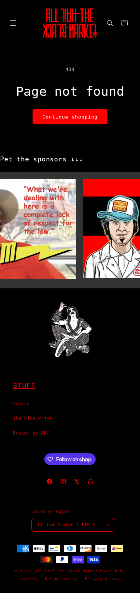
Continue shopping (70, 117)
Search (21, 403)
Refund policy (61, 579)
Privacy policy (102, 579)
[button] (13, 23)
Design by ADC (31, 432)
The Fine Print (32, 418)
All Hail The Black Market (66, 571)
